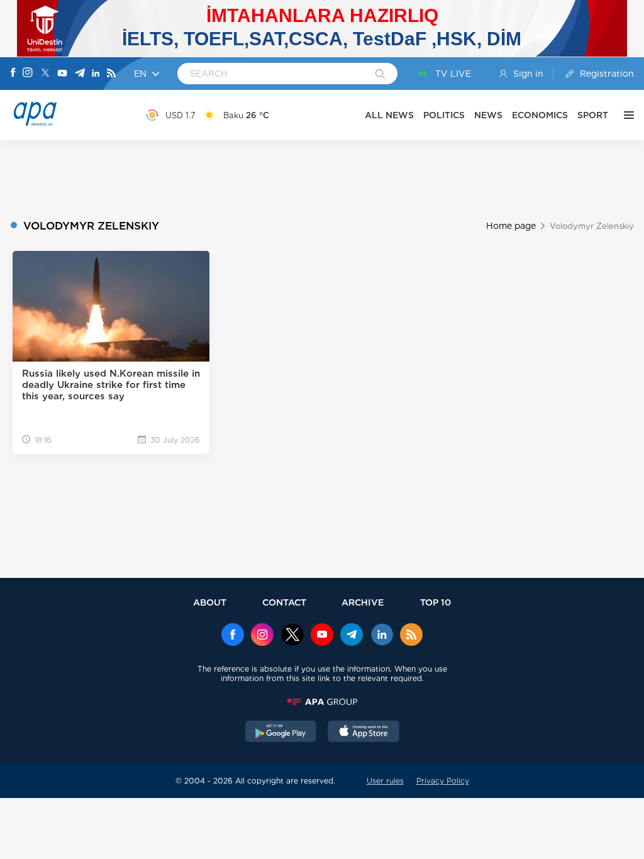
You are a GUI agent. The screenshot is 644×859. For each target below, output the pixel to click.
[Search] (380, 74)
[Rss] (111, 74)
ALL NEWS (389, 115)
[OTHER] (626, 115)
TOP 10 (435, 602)
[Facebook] (13, 73)
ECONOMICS (540, 115)
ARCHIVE (362, 602)
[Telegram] (80, 74)
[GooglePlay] (281, 733)
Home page (511, 226)
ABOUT (209, 602)
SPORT (592, 115)
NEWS (488, 115)
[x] (292, 635)
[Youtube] (62, 74)
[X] (45, 74)
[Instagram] (28, 73)
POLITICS (444, 115)
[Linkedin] (95, 74)
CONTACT (284, 602)
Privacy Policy (442, 780)
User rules (385, 780)
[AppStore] (363, 733)
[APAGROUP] (322, 702)
